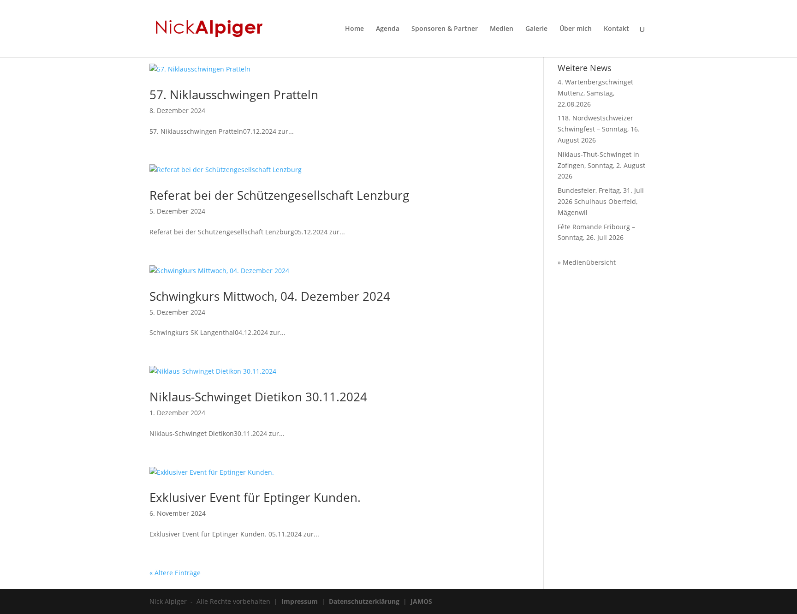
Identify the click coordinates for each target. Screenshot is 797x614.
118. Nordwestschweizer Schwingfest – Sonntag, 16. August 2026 (599, 128)
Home (354, 29)
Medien (501, 29)
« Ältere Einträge (175, 572)
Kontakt (616, 29)
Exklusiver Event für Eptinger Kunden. (255, 497)
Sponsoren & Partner (444, 29)
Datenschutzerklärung (364, 601)
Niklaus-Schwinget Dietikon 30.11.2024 (258, 396)
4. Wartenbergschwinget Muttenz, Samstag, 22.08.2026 (595, 92)
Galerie (536, 29)
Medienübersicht (589, 262)
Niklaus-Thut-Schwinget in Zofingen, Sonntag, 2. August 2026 (601, 165)
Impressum (299, 601)
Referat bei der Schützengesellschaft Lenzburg (279, 195)
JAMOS (421, 601)
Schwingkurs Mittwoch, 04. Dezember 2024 (269, 296)
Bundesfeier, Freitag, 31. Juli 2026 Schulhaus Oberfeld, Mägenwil (601, 201)
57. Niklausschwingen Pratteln (233, 94)
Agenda (387, 29)
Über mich (575, 29)
